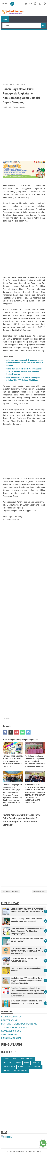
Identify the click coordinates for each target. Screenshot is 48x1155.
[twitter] (10, 732)
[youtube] (30, 4)
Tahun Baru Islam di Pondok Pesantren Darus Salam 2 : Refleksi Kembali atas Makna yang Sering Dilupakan (24, 371)
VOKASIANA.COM (9, 1034)
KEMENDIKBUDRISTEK (11, 1017)
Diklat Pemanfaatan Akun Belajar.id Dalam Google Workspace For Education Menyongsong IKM (27, 931)
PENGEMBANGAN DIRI (21, 1071)
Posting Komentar (19, 107)
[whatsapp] (40, 4)
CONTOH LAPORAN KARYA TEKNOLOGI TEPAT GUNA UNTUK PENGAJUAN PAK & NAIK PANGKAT (27, 950)
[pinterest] (16, 732)
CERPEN (18, 1063)
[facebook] (26, 4)
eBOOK (26, 1063)
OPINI (28, 1067)
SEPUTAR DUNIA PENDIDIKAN (14, 1027)
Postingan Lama (39, 891)
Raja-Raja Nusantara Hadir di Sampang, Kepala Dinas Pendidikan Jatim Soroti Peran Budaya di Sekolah (24, 362)
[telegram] (44, 4)
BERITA (15, 1059)
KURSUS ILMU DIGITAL (11, 1038)
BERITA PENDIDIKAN (27, 1059)
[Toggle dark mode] (12, 4)
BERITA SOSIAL (7, 1063)
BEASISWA (6, 1059)
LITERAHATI (36, 1063)
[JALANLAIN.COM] (13, 12)
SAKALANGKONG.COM (11, 1031)
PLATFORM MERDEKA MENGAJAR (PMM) (19, 1024)
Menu (4, 4)
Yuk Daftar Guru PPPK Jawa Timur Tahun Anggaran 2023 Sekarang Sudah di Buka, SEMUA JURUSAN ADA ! (27, 980)
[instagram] (35, 4)
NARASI (20, 1067)
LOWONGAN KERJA (9, 1067)
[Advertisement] (24, 54)
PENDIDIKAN (6, 1071)
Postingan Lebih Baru (10, 891)
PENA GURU (37, 1067)
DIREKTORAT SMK (9, 1020)
